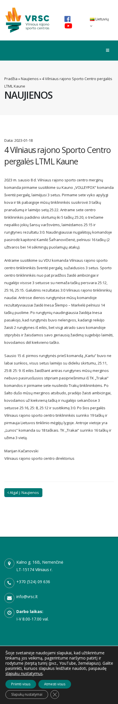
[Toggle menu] (107, 50)
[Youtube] (68, 25)
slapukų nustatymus (24, 673)
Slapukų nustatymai (26, 694)
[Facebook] (67, 18)
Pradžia (10, 78)
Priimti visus (20, 684)
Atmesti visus (54, 684)
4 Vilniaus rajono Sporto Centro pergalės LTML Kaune (57, 155)
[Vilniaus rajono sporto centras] (27, 19)
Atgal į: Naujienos (24, 492)
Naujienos (30, 78)
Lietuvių (102, 19)
